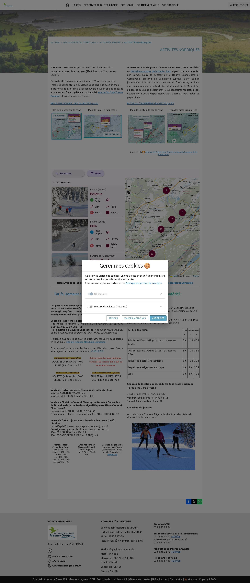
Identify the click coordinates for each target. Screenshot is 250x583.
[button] (125, 293)
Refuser (113, 318)
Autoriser (158, 318)
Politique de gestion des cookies (143, 283)
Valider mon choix (135, 318)
